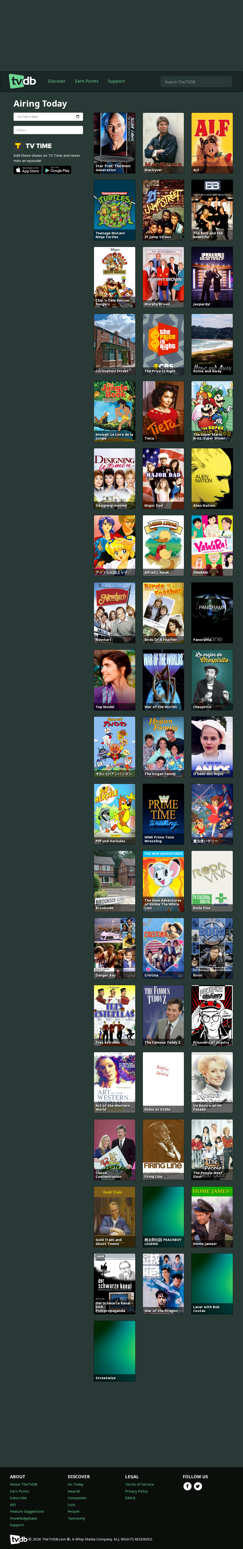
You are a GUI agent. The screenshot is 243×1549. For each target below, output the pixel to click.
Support (116, 81)
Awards (74, 1491)
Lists (71, 1504)
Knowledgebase (23, 1518)
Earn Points (86, 81)
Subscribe (18, 1497)
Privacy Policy (136, 1491)
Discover (56, 81)
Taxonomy (76, 1518)
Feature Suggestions (27, 1511)
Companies (77, 1497)
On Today (76, 1484)
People (73, 1511)
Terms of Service (139, 1484)
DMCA (130, 1497)
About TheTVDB (23, 1484)
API (13, 1504)
